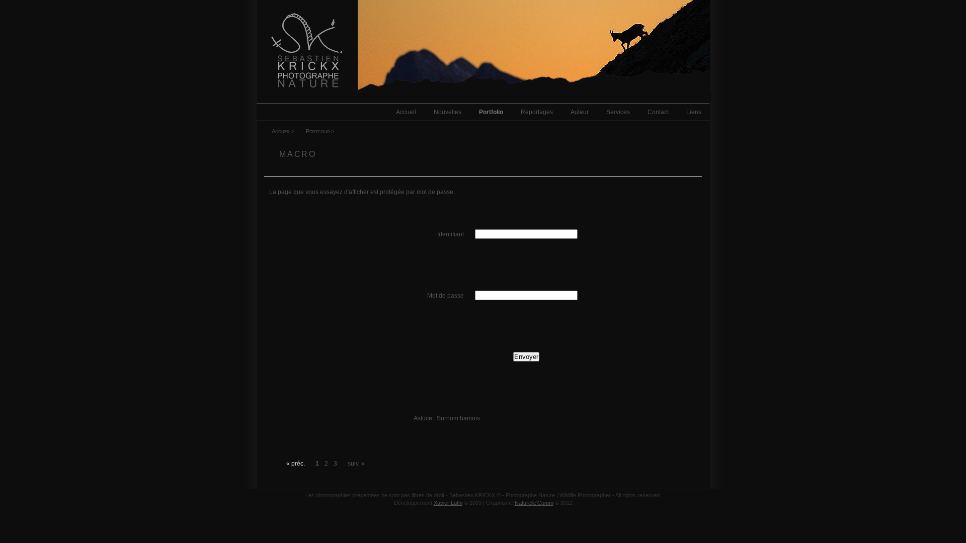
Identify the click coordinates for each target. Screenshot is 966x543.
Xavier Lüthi (448, 503)
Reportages (537, 112)
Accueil (406, 112)
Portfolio (491, 112)
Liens (693, 112)
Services (618, 112)
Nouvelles (447, 112)
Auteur (580, 112)
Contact (658, 112)
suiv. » (356, 463)
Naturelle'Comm (534, 503)
